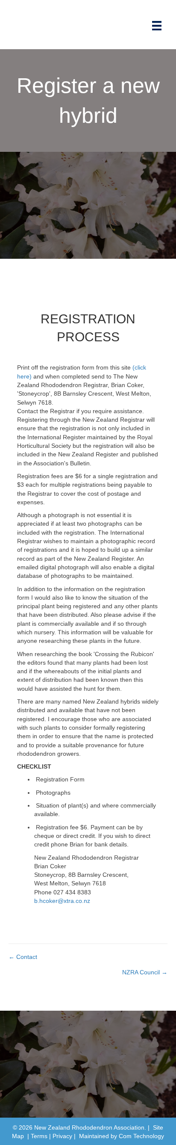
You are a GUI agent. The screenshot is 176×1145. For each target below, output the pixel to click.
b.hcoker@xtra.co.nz (62, 900)
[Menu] (156, 25)
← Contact (23, 956)
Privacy (62, 1136)
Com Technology (141, 1136)
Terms (39, 1136)
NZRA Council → (144, 972)
